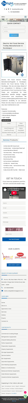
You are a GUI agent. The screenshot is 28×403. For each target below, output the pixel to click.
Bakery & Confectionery (8, 368)
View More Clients (14, 265)
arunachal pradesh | (6, 391)
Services (4, 312)
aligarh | (18, 386)
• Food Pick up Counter (8, 167)
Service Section (6, 355)
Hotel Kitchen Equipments (9, 374)
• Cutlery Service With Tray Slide (10, 170)
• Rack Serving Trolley (8, 159)
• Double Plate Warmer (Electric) (10, 150)
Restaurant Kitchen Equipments (11, 371)
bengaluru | (9, 393)
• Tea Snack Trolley (7, 152)
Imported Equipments (8, 361)
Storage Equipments (7, 352)
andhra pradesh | (19, 388)
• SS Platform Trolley (7, 165)
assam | (14, 391)
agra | (3, 386)
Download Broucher (17, 9)
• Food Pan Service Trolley (9, 154)
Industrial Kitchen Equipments (10, 377)
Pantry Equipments (7, 343)
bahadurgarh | (19, 391)
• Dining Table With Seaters (9, 157)
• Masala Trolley (14, 163)
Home (3, 302)
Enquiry (4, 318)
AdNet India (22, 399)
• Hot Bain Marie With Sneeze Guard (11, 146)
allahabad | (23, 386)
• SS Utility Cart (6, 163)
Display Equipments (7, 349)
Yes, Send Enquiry (14, 239)
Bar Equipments (6, 358)
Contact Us (5, 321)
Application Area (6, 309)
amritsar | (12, 388)
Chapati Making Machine (9, 340)
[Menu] (25, 17)
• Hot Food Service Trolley (19, 165)
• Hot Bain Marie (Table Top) (18, 148)
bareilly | (4, 393)
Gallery (4, 315)
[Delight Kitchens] (14, 4)
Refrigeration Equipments (9, 337)
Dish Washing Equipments (9, 364)
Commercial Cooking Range (10, 333)
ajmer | (13, 386)
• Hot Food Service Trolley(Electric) (11, 161)
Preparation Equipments (9, 346)
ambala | (7, 388)
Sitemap (14, 401)
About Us (4, 305)
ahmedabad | (8, 386)
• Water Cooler (21, 170)
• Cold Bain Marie (7, 148)
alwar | (3, 388)
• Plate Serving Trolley (17, 152)
